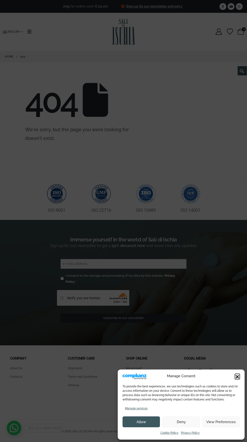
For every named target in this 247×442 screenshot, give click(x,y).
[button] (237, 376)
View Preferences (221, 422)
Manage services (136, 408)
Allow (141, 422)
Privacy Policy (190, 433)
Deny (181, 422)
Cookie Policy (169, 433)
